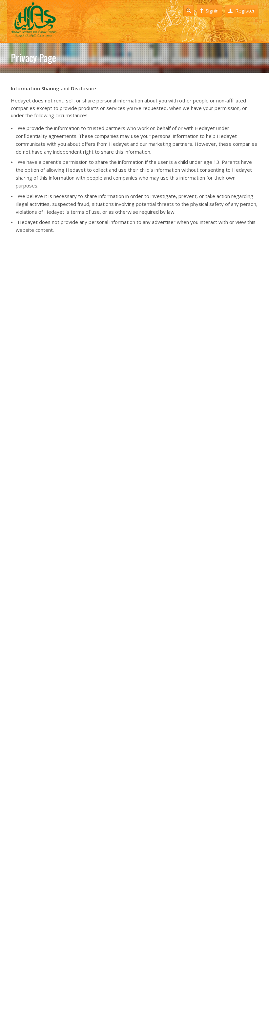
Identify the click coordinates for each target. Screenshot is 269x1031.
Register (245, 10)
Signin (212, 10)
